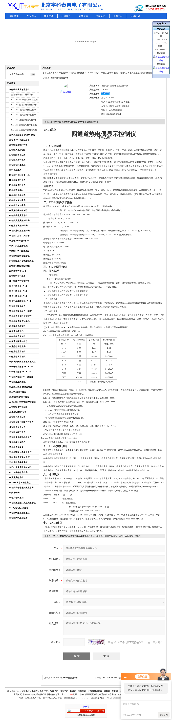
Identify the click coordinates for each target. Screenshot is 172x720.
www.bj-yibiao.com (114, 698)
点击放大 (67, 92)
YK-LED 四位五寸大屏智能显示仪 (24, 130)
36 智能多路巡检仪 (76, 73)
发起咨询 (164, 715)
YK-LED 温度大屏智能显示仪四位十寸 (24, 120)
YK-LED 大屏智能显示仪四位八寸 (24, 125)
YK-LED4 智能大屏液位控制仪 (23, 115)
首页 (55, 73)
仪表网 (86, 706)
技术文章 (48, 16)
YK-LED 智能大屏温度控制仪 (24, 104)
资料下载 (118, 16)
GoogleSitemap (93, 698)
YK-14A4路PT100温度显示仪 (65, 678)
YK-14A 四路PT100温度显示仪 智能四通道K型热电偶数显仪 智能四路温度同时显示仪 (124, 73)
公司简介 (66, 16)
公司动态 (100, 16)
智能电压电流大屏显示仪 (22, 94)
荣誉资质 (83, 16)
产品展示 (31, 16)
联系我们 (135, 16)
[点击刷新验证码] (96, 642)
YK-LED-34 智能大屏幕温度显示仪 (24, 100)
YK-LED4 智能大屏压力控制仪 (23, 110)
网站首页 (14, 16)
